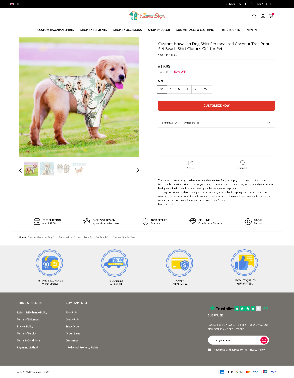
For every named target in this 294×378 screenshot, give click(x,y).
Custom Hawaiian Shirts (55, 30)
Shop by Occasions (127, 30)
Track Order (263, 4)
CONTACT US (233, 4)
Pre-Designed (230, 30)
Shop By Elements (93, 30)
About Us (71, 312)
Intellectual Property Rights (82, 347)
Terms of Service (26, 333)
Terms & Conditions (28, 340)
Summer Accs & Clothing (195, 30)
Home (22, 237)
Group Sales (73, 333)
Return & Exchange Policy (32, 312)
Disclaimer (72, 340)
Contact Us (72, 319)
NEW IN (252, 30)
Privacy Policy (25, 326)
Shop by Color (159, 30)
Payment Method (27, 347)
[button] (28, 97)
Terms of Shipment (28, 319)
